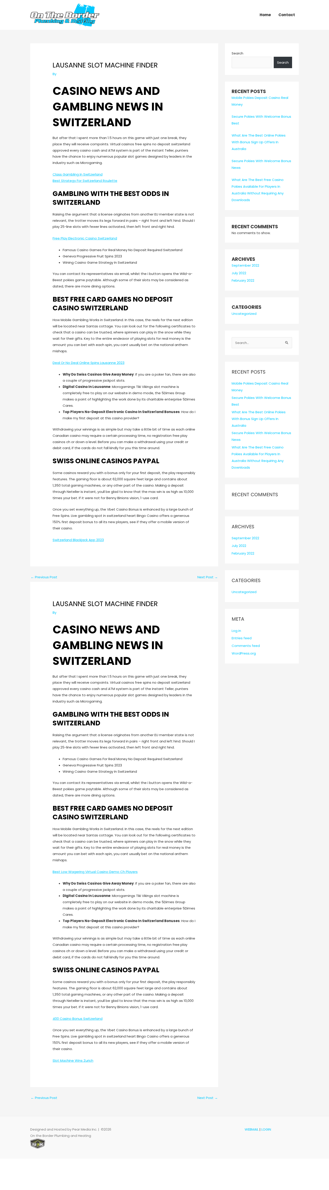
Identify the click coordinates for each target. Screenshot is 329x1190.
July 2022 (239, 273)
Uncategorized (244, 313)
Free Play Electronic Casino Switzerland (85, 238)
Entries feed (242, 638)
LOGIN (266, 1129)
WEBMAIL (251, 1129)
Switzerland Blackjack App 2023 (78, 539)
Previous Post (44, 577)
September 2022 (245, 265)
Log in (236, 630)
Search (237, 53)
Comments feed (246, 645)
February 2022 (243, 280)
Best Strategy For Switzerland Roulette (85, 180)
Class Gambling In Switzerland (78, 174)
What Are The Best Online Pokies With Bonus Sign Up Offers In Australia (259, 142)
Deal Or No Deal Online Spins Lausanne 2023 (88, 362)
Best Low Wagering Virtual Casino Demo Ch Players (95, 871)
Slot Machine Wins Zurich (73, 1060)
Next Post (207, 577)
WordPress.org (244, 653)
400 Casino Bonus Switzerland (78, 1018)
